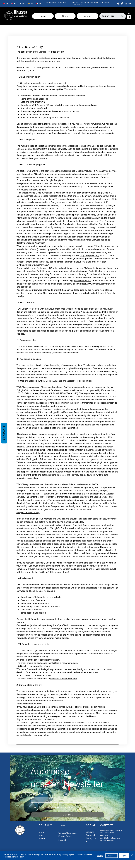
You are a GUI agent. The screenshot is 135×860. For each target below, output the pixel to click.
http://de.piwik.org (89, 255)
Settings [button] (100, 855)
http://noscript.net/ (59, 572)
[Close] (131, 855)
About (42, 838)
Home (41, 832)
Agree (123, 855)
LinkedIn (90, 832)
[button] (129, 16)
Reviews (4, 433)
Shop (41, 835)
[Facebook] (118, 3)
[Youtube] (129, 3)
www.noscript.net (82, 280)
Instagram (91, 838)
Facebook (90, 835)
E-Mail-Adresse (38, 794)
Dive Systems (20, 15)
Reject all (111, 855)
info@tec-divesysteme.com (61, 133)
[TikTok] (122, 3)
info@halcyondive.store (110, 838)
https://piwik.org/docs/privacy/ (34, 265)
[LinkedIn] (126, 3)
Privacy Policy (65, 836)
